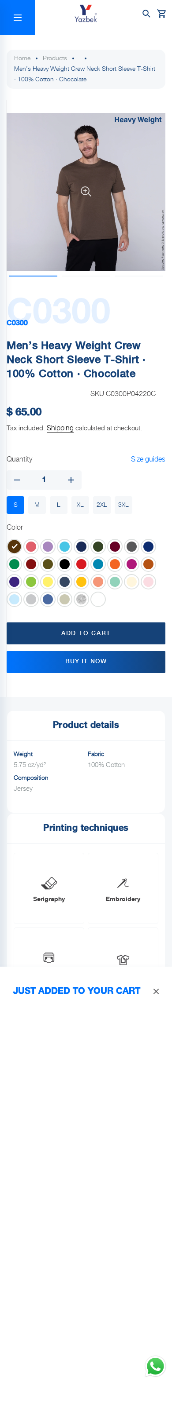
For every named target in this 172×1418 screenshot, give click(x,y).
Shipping (60, 428)
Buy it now (86, 661)
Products (55, 58)
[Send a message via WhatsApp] (155, 1366)
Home (22, 58)
